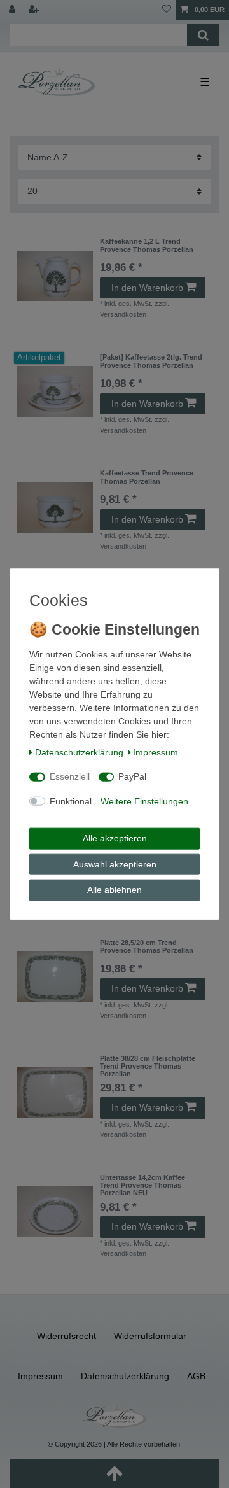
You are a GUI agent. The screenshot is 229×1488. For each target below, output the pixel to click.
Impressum (155, 752)
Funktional (71, 801)
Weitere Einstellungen (144, 801)
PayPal (132, 776)
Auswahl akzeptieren (114, 864)
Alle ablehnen (114, 890)
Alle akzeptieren (115, 838)
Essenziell (70, 776)
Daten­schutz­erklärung (79, 752)
